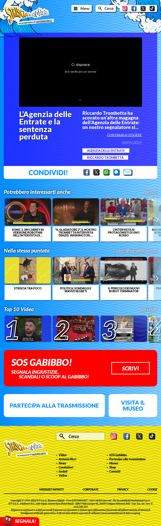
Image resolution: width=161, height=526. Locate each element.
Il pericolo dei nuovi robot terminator (123, 290)
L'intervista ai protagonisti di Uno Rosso (123, 232)
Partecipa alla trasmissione (54, 405)
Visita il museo (133, 405)
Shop (112, 467)
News (62, 463)
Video (63, 455)
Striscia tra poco (28, 288)
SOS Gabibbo (118, 455)
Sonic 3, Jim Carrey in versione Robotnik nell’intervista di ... (28, 232)
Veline (63, 475)
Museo (113, 463)
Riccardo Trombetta (105, 157)
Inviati (63, 471)
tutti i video (148, 309)
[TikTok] (152, 8)
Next (157, 219)
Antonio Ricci (67, 459)
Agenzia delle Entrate (106, 150)
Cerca (109, 8)
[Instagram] (124, 8)
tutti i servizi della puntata (136, 250)
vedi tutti (150, 192)
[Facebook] (133, 8)
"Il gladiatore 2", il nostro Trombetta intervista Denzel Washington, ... (75, 232)
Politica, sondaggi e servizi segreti (75, 290)
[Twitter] (143, 8)
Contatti (114, 471)
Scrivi (130, 368)
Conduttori (66, 467)
